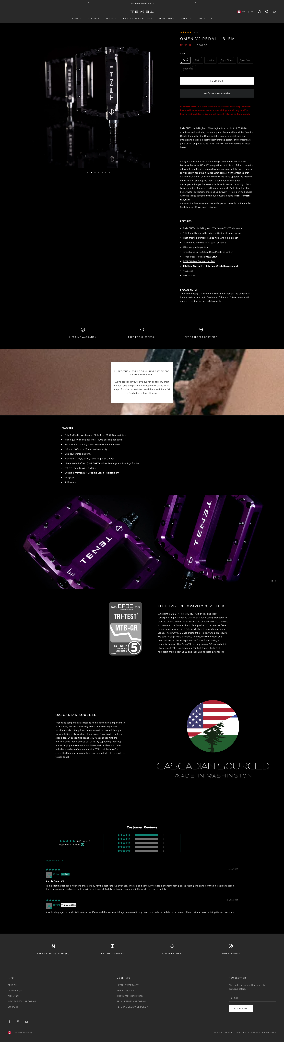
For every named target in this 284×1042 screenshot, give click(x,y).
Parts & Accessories (137, 18)
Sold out (217, 80)
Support (187, 18)
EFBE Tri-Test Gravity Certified (199, 261)
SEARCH (12, 985)
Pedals (77, 18)
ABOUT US (13, 995)
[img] (53, 869)
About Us (205, 18)
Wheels (111, 18)
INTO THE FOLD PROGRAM (22, 1001)
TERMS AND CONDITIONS (130, 995)
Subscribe (241, 1008)
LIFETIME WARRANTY (128, 985)
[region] (142, 542)
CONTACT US (15, 990)
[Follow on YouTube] (26, 1021)
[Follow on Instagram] (18, 1021)
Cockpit (93, 18)
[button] (124, 835)
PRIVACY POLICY (125, 990)
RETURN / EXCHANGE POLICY (132, 1006)
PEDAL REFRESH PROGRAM (131, 1001)
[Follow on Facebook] (9, 1021)
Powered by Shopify (263, 1032)
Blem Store (167, 18)
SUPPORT (13, 1006)
